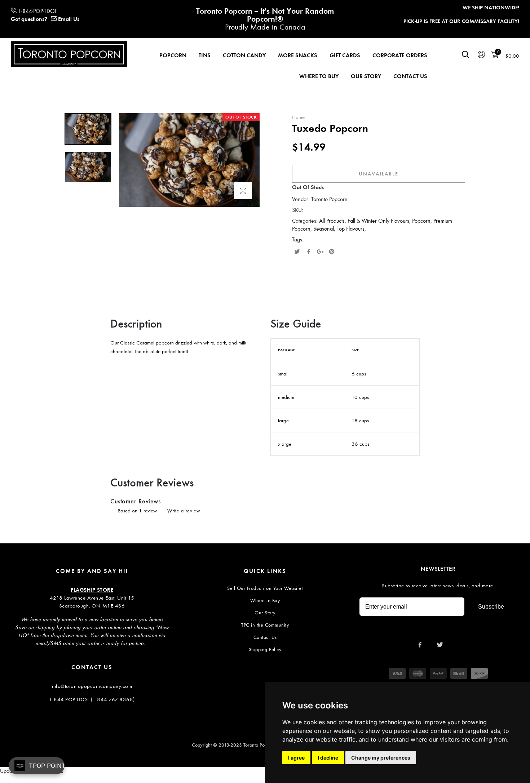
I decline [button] (328, 758)
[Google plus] (320, 252)
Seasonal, (325, 228)
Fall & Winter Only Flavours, (380, 220)
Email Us (68, 18)
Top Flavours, (351, 228)
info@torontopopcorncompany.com (92, 686)
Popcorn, (422, 220)
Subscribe (491, 607)
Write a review (183, 511)
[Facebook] (309, 252)
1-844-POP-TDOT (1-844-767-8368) (92, 699)
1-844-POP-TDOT (37, 11)
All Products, (333, 220)
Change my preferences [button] (380, 758)
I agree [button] (296, 758)
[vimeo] (332, 252)
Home (298, 117)
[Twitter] (297, 252)
